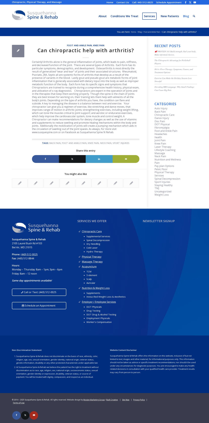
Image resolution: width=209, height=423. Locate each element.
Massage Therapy (92, 261)
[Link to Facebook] (185, 2)
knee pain (93, 143)
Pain (157, 162)
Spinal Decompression (167, 178)
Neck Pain (160, 156)
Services (159, 175)
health (158, 137)
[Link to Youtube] (194, 2)
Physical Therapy (164, 172)
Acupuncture (89, 266)
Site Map (125, 399)
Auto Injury (161, 108)
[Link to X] (190, 2)
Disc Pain (160, 121)
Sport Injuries (162, 182)
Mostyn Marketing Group (94, 399)
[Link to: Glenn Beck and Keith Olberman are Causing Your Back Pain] (51, 183)
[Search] (194, 16)
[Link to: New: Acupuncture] (67, 183)
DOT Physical (162, 124)
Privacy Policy (139, 399)
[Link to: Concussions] (35, 183)
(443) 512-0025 (29, 254)
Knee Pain (98, 45)
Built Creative (112, 399)
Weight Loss (162, 194)
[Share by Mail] (126, 159)
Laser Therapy (163, 146)
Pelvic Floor (161, 169)
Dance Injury (162, 118)
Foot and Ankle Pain (79, 45)
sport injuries (121, 143)
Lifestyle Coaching (165, 150)
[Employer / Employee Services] (79, 301)
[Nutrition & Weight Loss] (79, 287)
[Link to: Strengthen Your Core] (19, 183)
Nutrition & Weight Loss (96, 288)
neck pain (105, 143)
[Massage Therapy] (79, 261)
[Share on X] (72, 159)
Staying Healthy (164, 185)
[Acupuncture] (79, 266)
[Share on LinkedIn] (99, 159)
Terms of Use (18, 403)
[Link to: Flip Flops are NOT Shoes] (99, 183)
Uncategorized (163, 191)
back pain (55, 143)
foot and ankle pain (74, 143)
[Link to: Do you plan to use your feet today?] (115, 183)
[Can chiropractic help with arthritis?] (18, 51)
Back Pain (160, 111)
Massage (160, 153)
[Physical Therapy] (79, 256)
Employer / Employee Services (99, 302)
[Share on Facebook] (45, 159)
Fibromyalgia (162, 127)
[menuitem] (110, 2)
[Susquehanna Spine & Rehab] (35, 16)
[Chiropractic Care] (79, 230)
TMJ (157, 188)
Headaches (161, 134)
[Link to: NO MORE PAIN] (131, 183)
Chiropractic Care (164, 115)
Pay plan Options (164, 166)
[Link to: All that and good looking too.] (83, 183)
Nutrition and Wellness (168, 159)
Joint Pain (160, 140)
